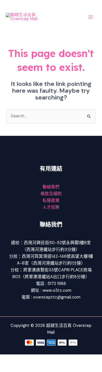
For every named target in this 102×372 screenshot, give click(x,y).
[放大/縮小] (8, 359)
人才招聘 (51, 207)
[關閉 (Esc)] (62, 359)
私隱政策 (51, 200)
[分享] (44, 359)
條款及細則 (51, 193)
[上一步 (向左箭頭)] (8, 367)
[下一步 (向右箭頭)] (26, 367)
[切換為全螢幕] (26, 359)
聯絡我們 (51, 187)
